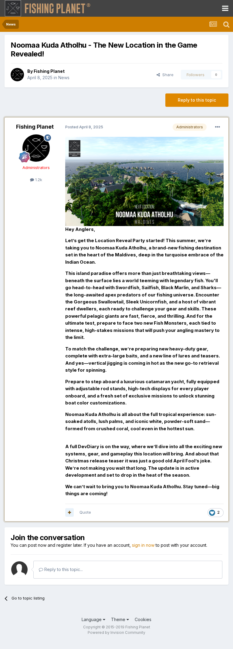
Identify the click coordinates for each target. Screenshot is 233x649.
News (63, 77)
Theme (119, 619)
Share (167, 74)
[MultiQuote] (69, 512)
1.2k (38, 179)
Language (92, 619)
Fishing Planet (49, 71)
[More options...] (217, 127)
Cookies (143, 619)
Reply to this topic (197, 100)
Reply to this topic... (63, 569)
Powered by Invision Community (116, 632)
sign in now (143, 545)
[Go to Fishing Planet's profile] (17, 74)
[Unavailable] (144, 181)
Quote (85, 512)
